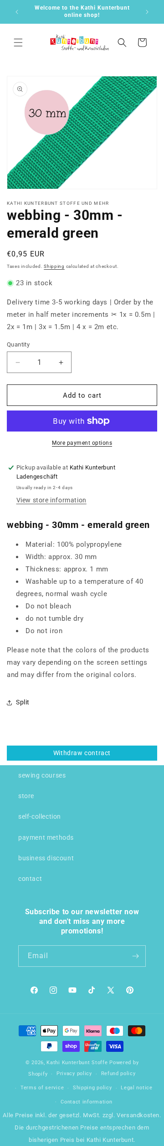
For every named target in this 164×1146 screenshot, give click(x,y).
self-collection (39, 816)
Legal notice (136, 1088)
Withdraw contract (82, 753)
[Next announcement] (147, 12)
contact (30, 878)
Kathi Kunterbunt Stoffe (77, 1063)
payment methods (46, 837)
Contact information (86, 1102)
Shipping (54, 266)
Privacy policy (74, 1074)
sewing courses (42, 775)
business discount (46, 858)
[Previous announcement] (17, 12)
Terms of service (42, 1088)
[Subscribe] (135, 956)
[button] (18, 42)
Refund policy (118, 1074)
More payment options (82, 443)
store (26, 796)
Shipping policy (92, 1088)
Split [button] (23, 702)
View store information (51, 500)
